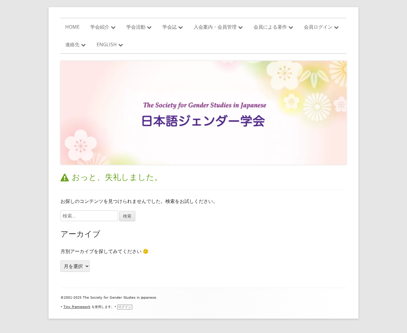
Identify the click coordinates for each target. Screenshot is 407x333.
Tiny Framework (76, 307)
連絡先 (72, 44)
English (107, 44)
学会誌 (169, 27)
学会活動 (135, 27)
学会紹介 (99, 27)
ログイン (124, 307)
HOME (72, 27)
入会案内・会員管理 (215, 27)
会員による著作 (270, 27)
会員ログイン (318, 27)
